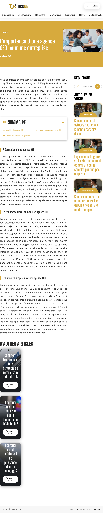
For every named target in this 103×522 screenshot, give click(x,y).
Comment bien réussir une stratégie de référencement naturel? (10, 366)
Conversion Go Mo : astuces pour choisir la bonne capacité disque (87, 127)
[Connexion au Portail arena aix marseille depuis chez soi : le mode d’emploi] (88, 186)
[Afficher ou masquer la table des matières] (45, 122)
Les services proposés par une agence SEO (49, 130)
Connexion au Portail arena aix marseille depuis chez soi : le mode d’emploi (87, 203)
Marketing (87, 150)
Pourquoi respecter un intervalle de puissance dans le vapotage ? (10, 458)
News (5, 32)
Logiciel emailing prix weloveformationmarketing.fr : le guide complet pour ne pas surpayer (88, 165)
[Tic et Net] (19, 6)
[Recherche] (88, 6)
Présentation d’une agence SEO (14, 130)
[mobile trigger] (5, 6)
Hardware (88, 114)
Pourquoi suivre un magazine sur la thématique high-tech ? (10, 413)
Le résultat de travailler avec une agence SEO (18, 135)
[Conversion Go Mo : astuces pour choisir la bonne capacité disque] (88, 110)
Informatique (88, 190)
